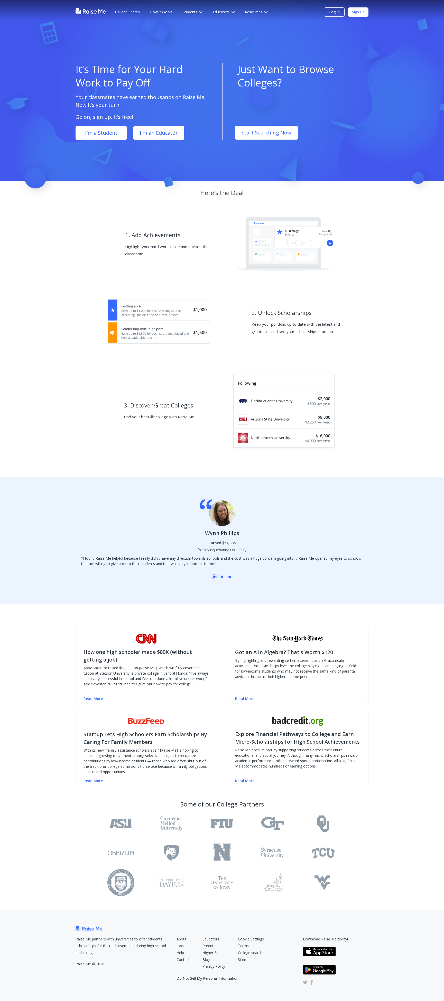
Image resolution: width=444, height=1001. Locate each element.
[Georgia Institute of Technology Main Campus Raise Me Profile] (272, 823)
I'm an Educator (159, 132)
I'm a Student (101, 132)
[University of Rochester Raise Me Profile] (221, 853)
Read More (93, 698)
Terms (243, 945)
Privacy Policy (213, 966)
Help (180, 952)
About (182, 939)
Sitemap (245, 959)
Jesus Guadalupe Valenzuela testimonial (229, 577)
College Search (127, 11)
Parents (208, 945)
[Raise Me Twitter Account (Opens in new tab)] (305, 982)
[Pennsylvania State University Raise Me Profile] (171, 853)
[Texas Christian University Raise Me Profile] (323, 853)
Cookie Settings (251, 939)
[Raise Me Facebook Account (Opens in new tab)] (311, 982)
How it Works (161, 11)
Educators (221, 11)
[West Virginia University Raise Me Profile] (323, 882)
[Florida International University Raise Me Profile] (221, 823)
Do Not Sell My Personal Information (207, 978)
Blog (206, 959)
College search (250, 952)
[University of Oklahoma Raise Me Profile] (323, 823)
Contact (183, 959)
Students (190, 11)
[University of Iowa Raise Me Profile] (221, 882)
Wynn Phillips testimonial (214, 577)
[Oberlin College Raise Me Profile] (120, 853)
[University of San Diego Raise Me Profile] (272, 882)
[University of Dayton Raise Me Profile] (171, 882)
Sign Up (358, 11)
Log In (334, 11)
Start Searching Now (266, 132)
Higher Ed (210, 952)
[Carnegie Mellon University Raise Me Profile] (171, 823)
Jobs (180, 945)
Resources (253, 11)
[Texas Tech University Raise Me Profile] (120, 882)
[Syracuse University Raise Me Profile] (272, 853)
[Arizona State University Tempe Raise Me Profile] (120, 823)
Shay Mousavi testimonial (222, 577)
